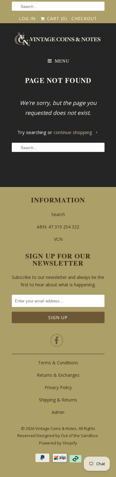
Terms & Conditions (58, 363)
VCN (58, 239)
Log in (27, 18)
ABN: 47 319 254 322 (58, 227)
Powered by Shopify (58, 443)
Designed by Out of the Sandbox (67, 435)
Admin (58, 412)
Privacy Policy (58, 387)
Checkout (84, 18)
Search (58, 214)
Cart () (56, 18)
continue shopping (73, 132)
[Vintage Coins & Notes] (58, 41)
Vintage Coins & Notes (56, 428)
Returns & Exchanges (58, 375)
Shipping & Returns (58, 400)
